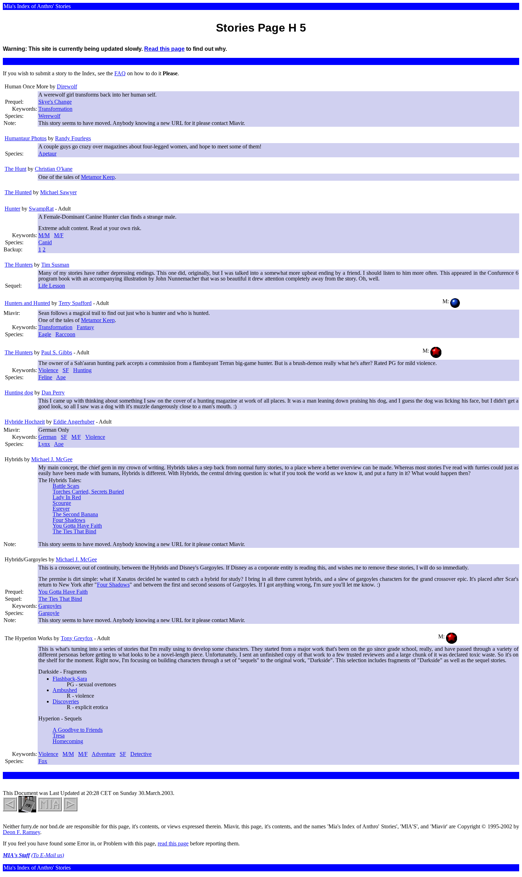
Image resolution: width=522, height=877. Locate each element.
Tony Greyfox (77, 638)
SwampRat (41, 209)
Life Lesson (51, 286)
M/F (59, 235)
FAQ (120, 73)
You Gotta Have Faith (77, 526)
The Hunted (18, 192)
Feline (45, 377)
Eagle (44, 334)
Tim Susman (55, 265)
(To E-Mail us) (47, 855)
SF (65, 370)
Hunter (12, 209)
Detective (141, 754)
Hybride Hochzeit (25, 422)
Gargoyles (49, 606)
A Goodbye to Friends (78, 730)
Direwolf (67, 86)
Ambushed (65, 690)
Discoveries (66, 701)
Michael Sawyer (58, 192)
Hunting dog (19, 393)
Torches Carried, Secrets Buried (88, 492)
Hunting (82, 370)
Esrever (61, 509)
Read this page (164, 49)
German (47, 437)
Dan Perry (53, 393)
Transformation (55, 109)
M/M (44, 235)
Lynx (44, 444)
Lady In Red (67, 497)
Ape (61, 377)
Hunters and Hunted (27, 303)
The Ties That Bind (74, 531)
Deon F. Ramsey (21, 832)
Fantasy (85, 327)
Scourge (62, 503)
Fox (42, 761)
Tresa (59, 735)
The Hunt (15, 169)
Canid (45, 242)
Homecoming (68, 741)
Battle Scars (66, 486)
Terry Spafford (75, 303)
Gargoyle (48, 613)
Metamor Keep (98, 177)
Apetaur (47, 154)
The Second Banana (75, 514)
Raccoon (65, 334)
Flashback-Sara (70, 679)
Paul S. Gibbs (56, 352)
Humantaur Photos (26, 138)
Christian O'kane (53, 169)
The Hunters (19, 265)
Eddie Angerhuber (73, 422)
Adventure (103, 754)
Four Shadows (69, 520)
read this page (173, 843)
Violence (48, 370)
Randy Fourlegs (73, 138)
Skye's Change (55, 102)
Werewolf (49, 116)
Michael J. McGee (51, 459)
